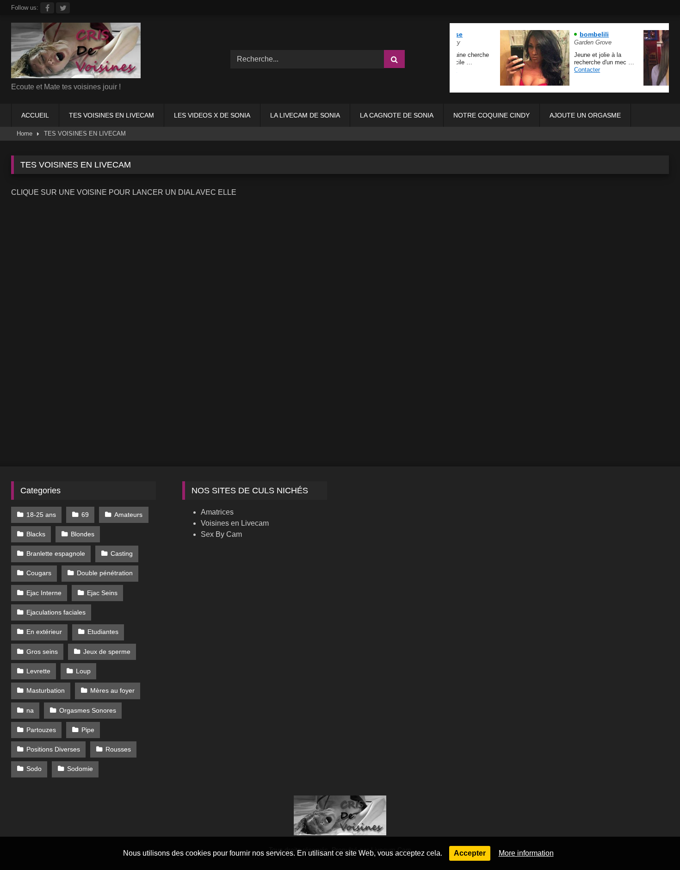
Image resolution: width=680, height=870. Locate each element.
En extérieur (44, 631)
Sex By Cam (221, 534)
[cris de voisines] (76, 52)
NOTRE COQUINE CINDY (491, 115)
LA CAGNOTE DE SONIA (396, 115)
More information (526, 853)
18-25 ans (41, 514)
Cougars (38, 573)
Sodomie (80, 768)
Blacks (35, 534)
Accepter (470, 853)
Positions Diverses (53, 749)
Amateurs (128, 514)
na (30, 710)
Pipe (87, 729)
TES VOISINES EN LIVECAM (111, 115)
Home (24, 133)
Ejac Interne (44, 593)
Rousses (118, 749)
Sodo (34, 768)
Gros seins (42, 651)
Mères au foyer (112, 690)
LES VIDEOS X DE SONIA (212, 115)
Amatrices (217, 512)
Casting (122, 553)
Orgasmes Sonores (87, 710)
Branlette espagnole (55, 553)
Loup (83, 671)
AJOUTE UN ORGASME (585, 115)
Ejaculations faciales (56, 612)
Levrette (38, 671)
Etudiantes (102, 631)
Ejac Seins (102, 593)
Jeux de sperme (106, 651)
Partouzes (41, 729)
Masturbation (45, 690)
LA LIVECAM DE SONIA (305, 115)
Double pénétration (105, 573)
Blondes (82, 534)
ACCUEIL (35, 115)
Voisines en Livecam (235, 523)
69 (85, 514)
